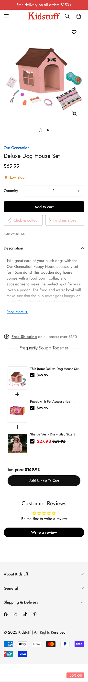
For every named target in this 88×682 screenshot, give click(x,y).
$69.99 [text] (42, 375)
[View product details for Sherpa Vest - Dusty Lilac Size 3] (17, 443)
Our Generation (16, 148)
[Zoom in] (73, 113)
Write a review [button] (44, 532)
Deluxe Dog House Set (54, 368)
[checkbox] (32, 375)
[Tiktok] (25, 614)
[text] (44, 348)
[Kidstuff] (44, 16)
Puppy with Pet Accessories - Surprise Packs (51, 401)
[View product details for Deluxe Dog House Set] (17, 378)
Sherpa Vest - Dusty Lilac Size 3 (52, 434)
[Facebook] (6, 614)
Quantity (11, 191)
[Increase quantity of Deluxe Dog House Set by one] (78, 190)
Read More (17, 311)
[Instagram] (15, 614)
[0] (78, 16)
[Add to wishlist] (73, 32)
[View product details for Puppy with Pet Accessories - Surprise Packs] (17, 410)
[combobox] (68, 16)
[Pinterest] (35, 614)
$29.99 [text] (42, 407)
